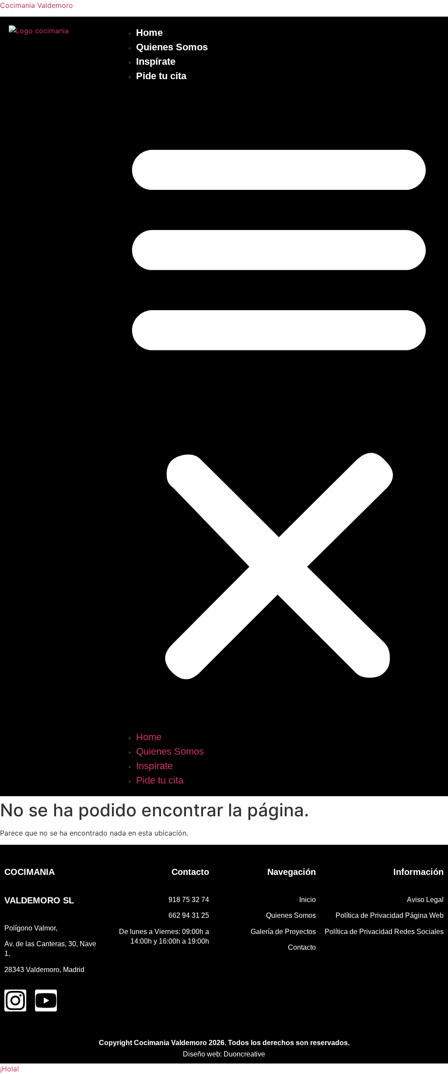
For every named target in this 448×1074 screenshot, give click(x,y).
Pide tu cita (161, 75)
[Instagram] (15, 1000)
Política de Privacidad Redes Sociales (384, 931)
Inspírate (155, 61)
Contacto (302, 947)
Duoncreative (244, 1054)
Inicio (307, 899)
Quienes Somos (172, 47)
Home (149, 32)
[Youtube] (46, 1000)
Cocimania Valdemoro (36, 5)
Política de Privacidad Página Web (390, 915)
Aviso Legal (425, 899)
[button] (279, 406)
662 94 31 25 (188, 915)
